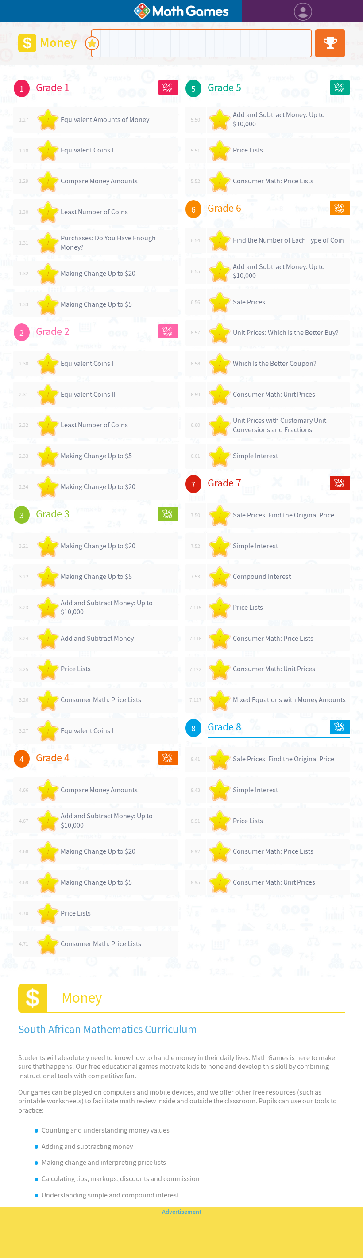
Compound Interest (262, 576)
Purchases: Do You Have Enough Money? (108, 242)
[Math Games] (181, 11)
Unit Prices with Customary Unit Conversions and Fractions (279, 425)
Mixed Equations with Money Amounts (289, 699)
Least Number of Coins (94, 212)
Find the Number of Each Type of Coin (288, 240)
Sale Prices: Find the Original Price (283, 515)
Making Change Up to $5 (96, 304)
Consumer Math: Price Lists (101, 699)
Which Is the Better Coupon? (275, 363)
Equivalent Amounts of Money (105, 119)
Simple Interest (255, 455)
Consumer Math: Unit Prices (274, 394)
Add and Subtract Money (97, 638)
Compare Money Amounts (99, 181)
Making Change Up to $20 (98, 273)
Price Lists (76, 668)
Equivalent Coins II (88, 394)
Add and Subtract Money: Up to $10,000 (107, 607)
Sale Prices (249, 302)
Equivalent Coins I (87, 150)
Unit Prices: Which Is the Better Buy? (286, 332)
